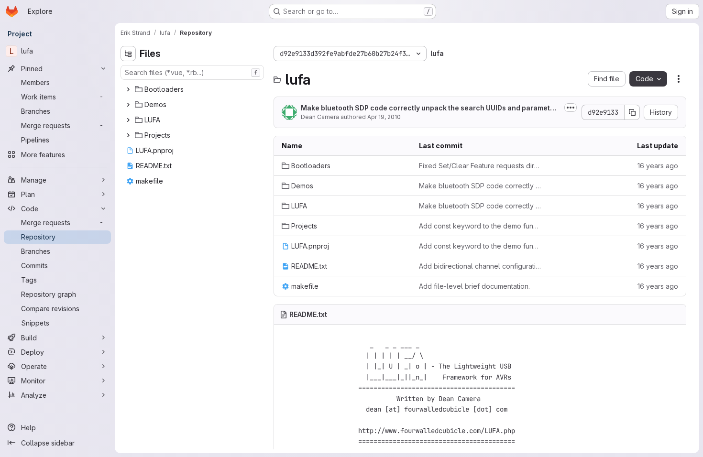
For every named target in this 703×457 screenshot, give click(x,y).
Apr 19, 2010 (384, 116)
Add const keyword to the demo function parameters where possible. (480, 226)
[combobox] (192, 72)
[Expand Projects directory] (128, 135)
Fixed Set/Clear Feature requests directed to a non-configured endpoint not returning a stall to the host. (480, 166)
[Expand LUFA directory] (128, 120)
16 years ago (657, 166)
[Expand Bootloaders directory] (128, 89)
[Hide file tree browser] (128, 53)
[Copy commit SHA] (632, 112)
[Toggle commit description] (570, 107)
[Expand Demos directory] (128, 104)
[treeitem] (193, 89)
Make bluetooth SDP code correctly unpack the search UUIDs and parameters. (429, 108)
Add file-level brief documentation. (474, 286)
